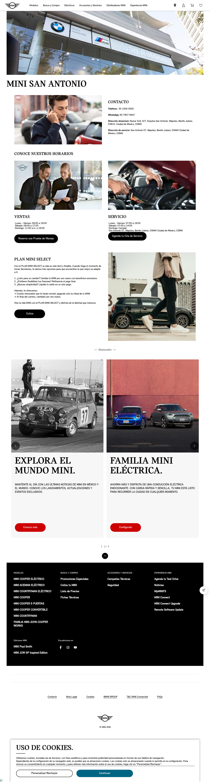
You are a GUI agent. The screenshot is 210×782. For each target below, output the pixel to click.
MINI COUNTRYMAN (25, 616)
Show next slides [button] (194, 446)
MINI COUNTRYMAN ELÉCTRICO (32, 591)
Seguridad (113, 585)
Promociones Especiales (74, 579)
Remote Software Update (168, 610)
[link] (116, 5)
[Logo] (105, 718)
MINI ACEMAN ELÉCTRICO (29, 585)
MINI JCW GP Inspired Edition (31, 653)
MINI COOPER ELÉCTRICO (29, 579)
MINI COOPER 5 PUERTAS (29, 603)
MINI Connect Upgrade (167, 603)
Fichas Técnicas (70, 597)
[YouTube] (75, 647)
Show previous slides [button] (15, 446)
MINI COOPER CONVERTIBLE (31, 610)
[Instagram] (67, 647)
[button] (183, 5)
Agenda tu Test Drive (166, 579)
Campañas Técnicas (118, 579)
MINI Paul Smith (23, 646)
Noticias (159, 585)
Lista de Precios (70, 591)
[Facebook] (60, 647)
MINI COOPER (22, 597)
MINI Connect (162, 597)
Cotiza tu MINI (69, 585)
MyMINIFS (160, 591)
